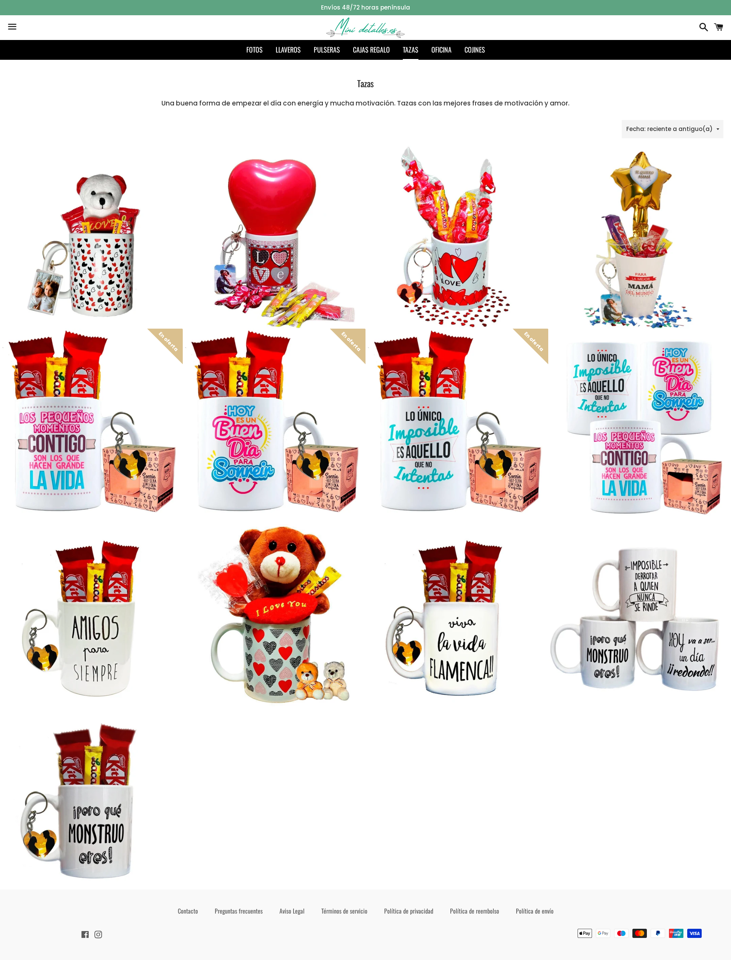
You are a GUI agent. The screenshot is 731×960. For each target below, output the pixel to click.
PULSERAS (327, 49)
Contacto (188, 910)
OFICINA (441, 49)
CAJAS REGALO (371, 49)
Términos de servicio (344, 910)
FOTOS (254, 49)
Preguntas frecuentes (239, 910)
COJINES (474, 49)
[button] (457, 244)
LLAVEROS (288, 49)
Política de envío (535, 910)
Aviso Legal (292, 910)
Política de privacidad (408, 910)
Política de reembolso (474, 910)
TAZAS (410, 49)
